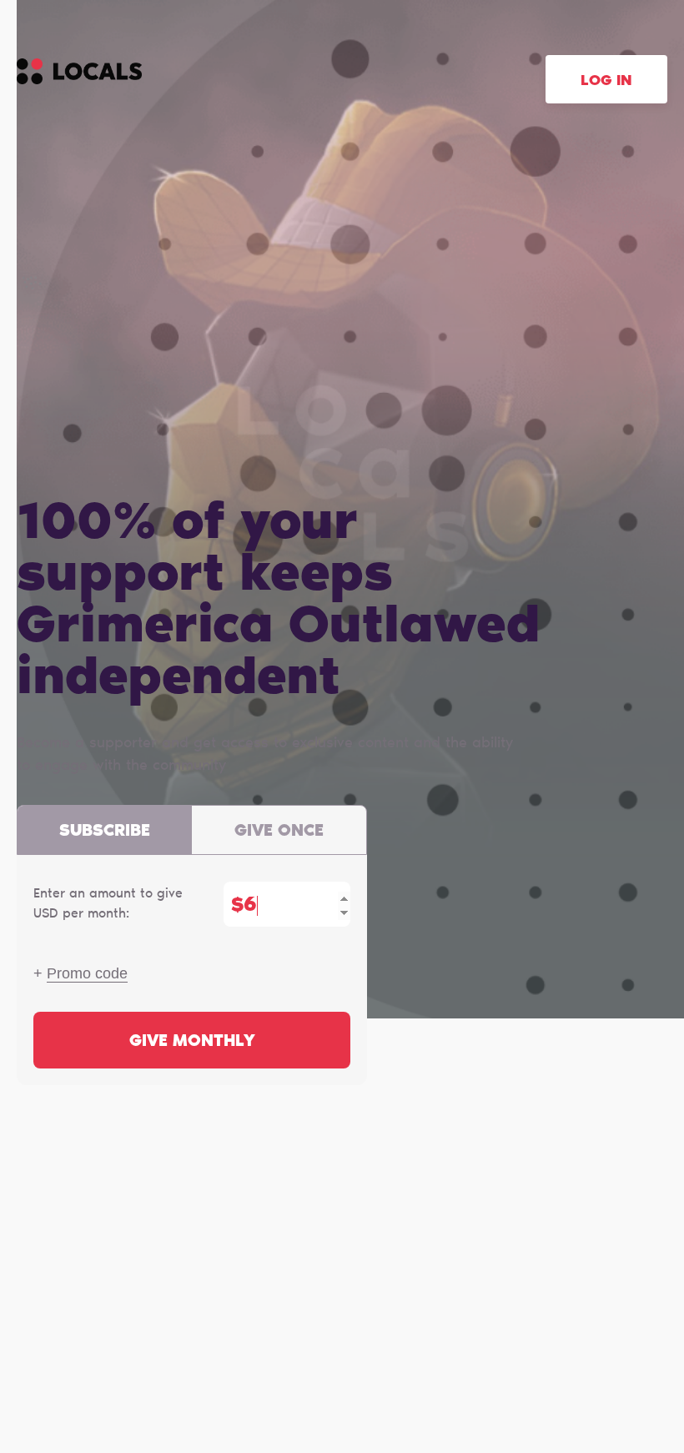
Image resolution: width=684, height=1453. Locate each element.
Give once (279, 831)
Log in (606, 81)
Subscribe (104, 831)
